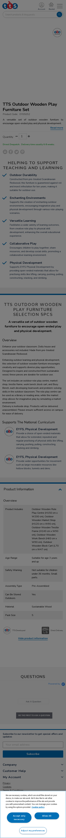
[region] (33, 814)
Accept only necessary (19, 817)
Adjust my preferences (33, 830)
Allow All (46, 815)
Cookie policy (38, 807)
